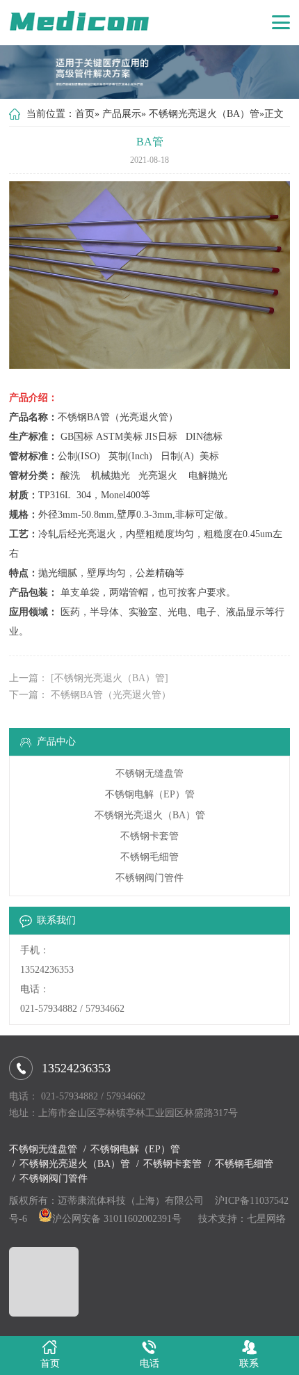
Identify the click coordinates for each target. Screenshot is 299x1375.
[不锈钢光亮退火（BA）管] (109, 678)
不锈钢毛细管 (149, 857)
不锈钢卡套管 (149, 836)
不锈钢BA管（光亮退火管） (111, 695)
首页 (85, 114)
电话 (149, 1363)
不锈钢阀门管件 (149, 878)
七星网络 (266, 1219)
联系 (249, 1363)
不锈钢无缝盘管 (149, 773)
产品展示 (121, 114)
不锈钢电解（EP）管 (150, 794)
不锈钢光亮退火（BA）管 (204, 114)
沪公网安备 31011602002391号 (116, 1219)
